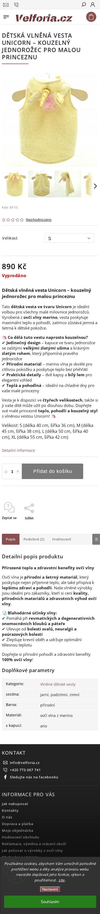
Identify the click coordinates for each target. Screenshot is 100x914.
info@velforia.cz (25, 762)
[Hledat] (83, 5)
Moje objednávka (17, 830)
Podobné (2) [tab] (34, 539)
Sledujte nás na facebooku (34, 777)
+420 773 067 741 (25, 770)
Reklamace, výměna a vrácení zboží (34, 844)
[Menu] (6, 16)
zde (62, 880)
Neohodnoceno (38, 220)
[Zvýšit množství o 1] (17, 471)
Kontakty (10, 810)
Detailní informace (18, 450)
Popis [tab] (10, 539)
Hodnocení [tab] (61, 539)
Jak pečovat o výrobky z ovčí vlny (32, 850)
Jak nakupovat (15, 804)
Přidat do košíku (52, 471)
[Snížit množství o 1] (5, 471)
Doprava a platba (17, 824)
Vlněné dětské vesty (57, 684)
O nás (7, 817)
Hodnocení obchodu (20, 837)
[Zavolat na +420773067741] (17, 5)
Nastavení (50, 889)
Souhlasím (50, 901)
